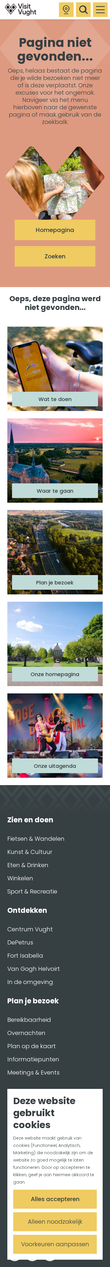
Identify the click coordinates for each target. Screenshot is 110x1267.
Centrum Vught (30, 929)
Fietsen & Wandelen (36, 839)
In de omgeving (30, 982)
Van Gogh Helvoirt (33, 969)
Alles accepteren (55, 1199)
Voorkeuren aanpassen (55, 1244)
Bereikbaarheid (29, 1020)
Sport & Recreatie (32, 891)
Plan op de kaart (31, 1046)
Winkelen (20, 878)
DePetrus (20, 942)
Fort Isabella (25, 955)
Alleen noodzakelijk (55, 1221)
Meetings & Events (33, 1072)
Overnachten (26, 1033)
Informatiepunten (33, 1059)
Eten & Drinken (27, 865)
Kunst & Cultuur (29, 852)
